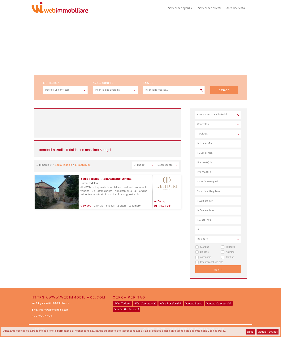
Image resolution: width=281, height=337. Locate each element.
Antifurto (230, 252)
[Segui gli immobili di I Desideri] (166, 183)
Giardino (204, 247)
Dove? (148, 83)
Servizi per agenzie (180, 8)
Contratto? (51, 83)
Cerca (224, 90)
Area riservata (235, 8)
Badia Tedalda (63, 164)
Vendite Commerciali (218, 303)
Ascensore (205, 257)
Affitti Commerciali (145, 303)
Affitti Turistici (122, 303)
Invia (218, 269)
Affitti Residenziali (170, 303)
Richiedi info (164, 206)
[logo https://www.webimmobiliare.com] (60, 7)
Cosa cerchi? (103, 83)
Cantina (230, 257)
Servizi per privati (209, 8)
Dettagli (161, 201)
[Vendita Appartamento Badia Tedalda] (57, 192)
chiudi (250, 331)
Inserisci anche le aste (211, 262)
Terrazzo (230, 247)
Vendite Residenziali (126, 309)
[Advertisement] (140, 45)
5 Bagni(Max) (83, 164)
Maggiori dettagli (267, 331)
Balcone (204, 252)
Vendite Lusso (193, 303)
